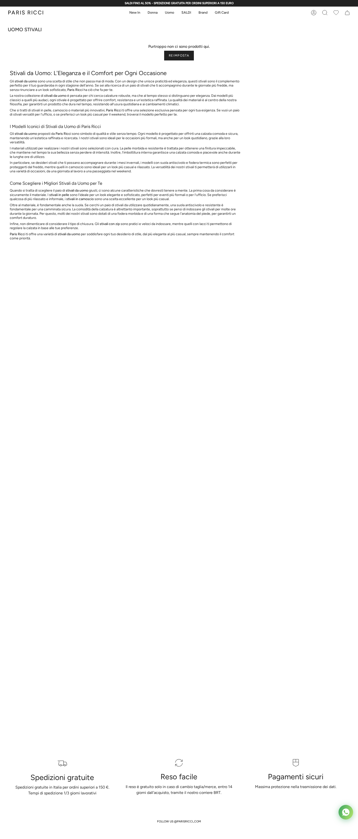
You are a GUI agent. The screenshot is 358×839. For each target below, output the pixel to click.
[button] (135, 13)
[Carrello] (336, 13)
